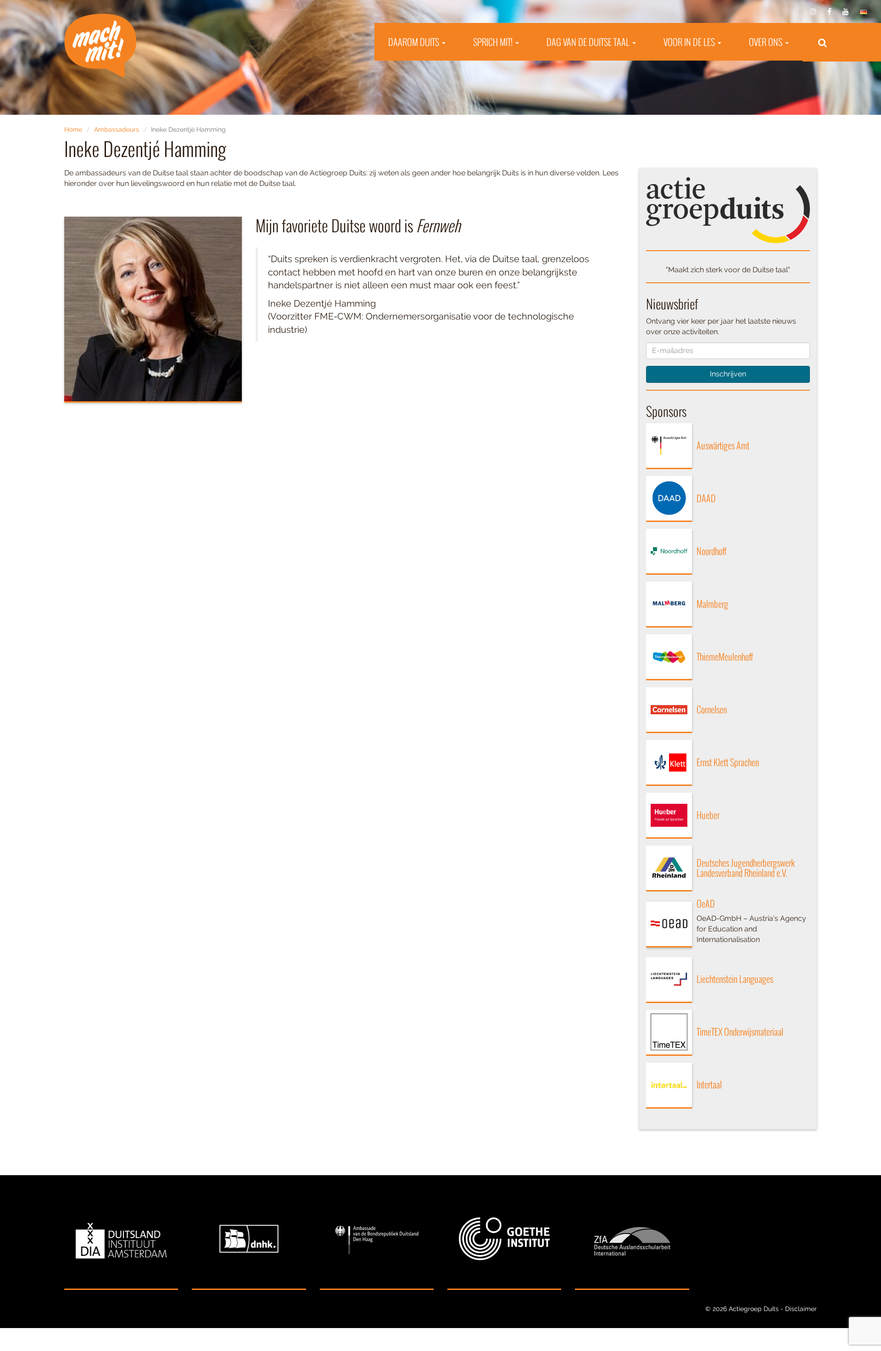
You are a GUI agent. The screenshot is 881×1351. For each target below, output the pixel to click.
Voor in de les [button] (690, 42)
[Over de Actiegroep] (728, 209)
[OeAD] (669, 924)
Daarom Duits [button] (414, 42)
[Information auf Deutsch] (863, 12)
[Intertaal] (669, 1086)
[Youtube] (845, 12)
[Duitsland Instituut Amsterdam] (121, 1239)
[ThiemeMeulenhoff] (669, 657)
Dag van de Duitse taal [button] (588, 42)
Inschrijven (728, 374)
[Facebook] (829, 12)
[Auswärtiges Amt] (669, 446)
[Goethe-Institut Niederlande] (504, 1239)
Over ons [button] (766, 42)
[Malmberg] (669, 605)
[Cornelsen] (669, 710)
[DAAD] (669, 499)
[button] (822, 42)
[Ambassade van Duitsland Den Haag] (377, 1239)
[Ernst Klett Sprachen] (669, 763)
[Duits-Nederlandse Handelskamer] (249, 1239)
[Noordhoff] (669, 552)
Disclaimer (801, 1308)
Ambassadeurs (116, 129)
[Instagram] (813, 12)
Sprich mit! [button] (493, 42)
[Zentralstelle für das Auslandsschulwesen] (632, 1239)
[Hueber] (669, 816)
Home (73, 129)
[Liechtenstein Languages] (669, 980)
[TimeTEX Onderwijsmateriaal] (669, 1033)
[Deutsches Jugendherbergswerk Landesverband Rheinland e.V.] (669, 868)
